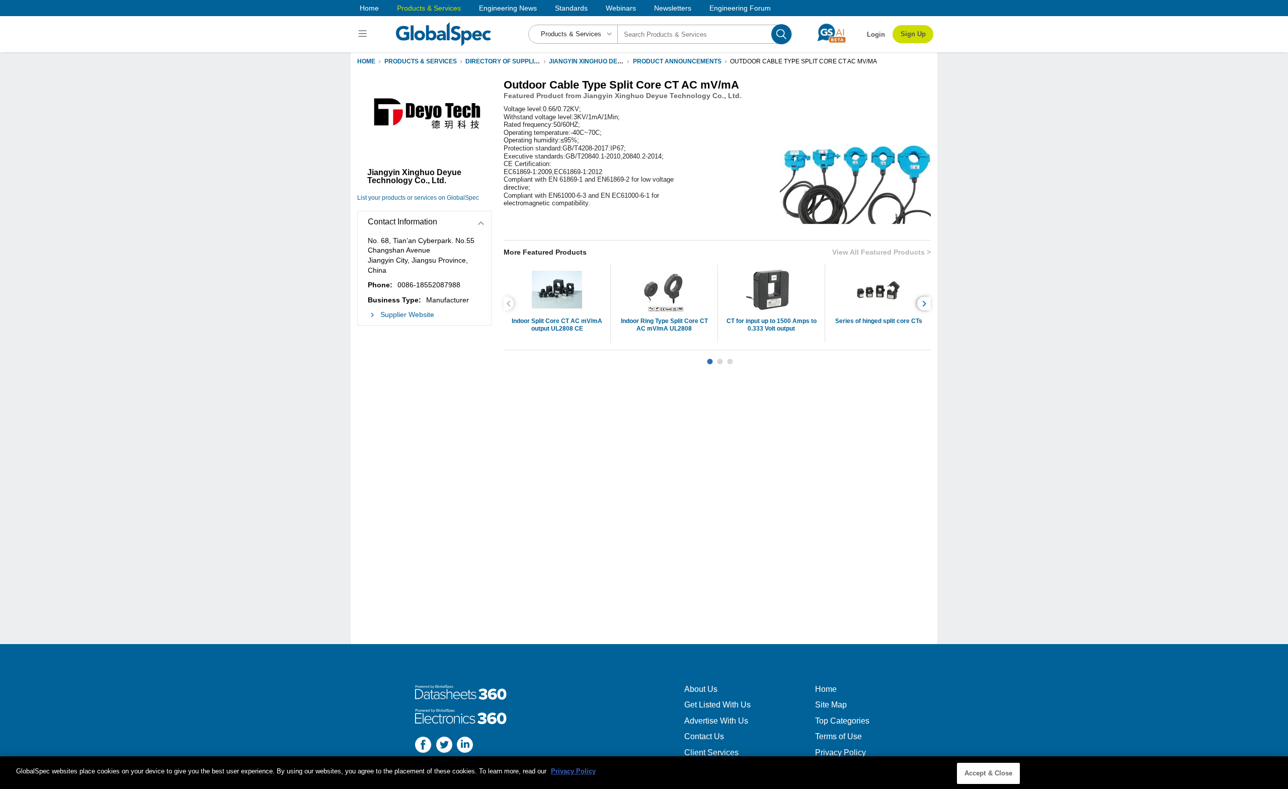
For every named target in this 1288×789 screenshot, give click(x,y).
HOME (366, 61)
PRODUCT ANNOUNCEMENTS (677, 61)
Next (925, 303)
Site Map (831, 704)
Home (369, 8)
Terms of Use (838, 736)
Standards (571, 8)
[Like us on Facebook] (423, 746)
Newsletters (672, 8)
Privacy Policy (840, 752)
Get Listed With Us (717, 704)
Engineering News (508, 8)
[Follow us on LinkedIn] (465, 746)
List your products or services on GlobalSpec (418, 197)
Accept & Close (988, 773)
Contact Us (704, 736)
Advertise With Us (716, 721)
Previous (510, 303)
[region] (644, 772)
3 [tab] (730, 358)
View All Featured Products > (881, 252)
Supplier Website (407, 314)
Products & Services (429, 8)
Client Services (711, 752)
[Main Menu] (364, 34)
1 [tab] (710, 358)
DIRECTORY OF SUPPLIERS (505, 61)
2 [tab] (720, 358)
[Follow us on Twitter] (444, 746)
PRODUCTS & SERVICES (420, 61)
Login (876, 34)
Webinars (621, 8)
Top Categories (842, 721)
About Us (700, 689)
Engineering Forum (740, 8)
